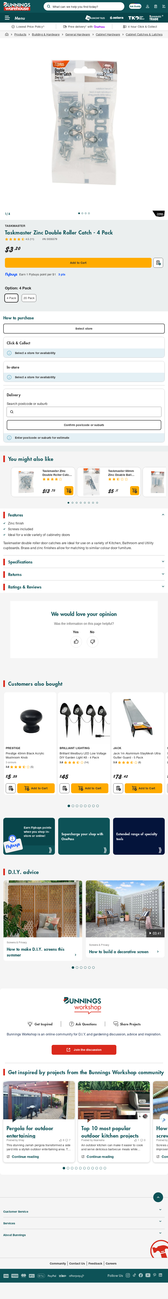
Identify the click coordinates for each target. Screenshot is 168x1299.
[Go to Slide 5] (85, 503)
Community (58, 1263)
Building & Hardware (45, 34)
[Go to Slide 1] (79, 213)
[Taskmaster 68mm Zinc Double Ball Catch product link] (92, 482)
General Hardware (77, 34)
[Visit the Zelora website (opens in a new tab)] (116, 18)
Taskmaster (15, 225)
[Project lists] (156, 6)
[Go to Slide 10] (101, 1168)
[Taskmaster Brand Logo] (158, 214)
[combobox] (84, 6)
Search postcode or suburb (27, 404)
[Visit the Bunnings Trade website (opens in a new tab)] (156, 18)
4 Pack (11, 298)
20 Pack (29, 298)
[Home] (7, 34)
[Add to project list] (158, 263)
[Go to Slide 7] (93, 503)
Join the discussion (87, 1049)
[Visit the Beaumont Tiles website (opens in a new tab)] (95, 18)
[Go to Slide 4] (89, 213)
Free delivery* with (80, 26)
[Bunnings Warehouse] (16, 9)
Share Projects (130, 1023)
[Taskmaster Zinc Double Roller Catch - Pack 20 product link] (26, 482)
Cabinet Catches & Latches (144, 34)
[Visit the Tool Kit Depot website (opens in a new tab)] (136, 18)
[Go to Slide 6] (89, 503)
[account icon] (147, 6)
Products (20, 34)
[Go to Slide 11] (105, 1168)
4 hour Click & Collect (142, 26)
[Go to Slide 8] (97, 503)
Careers (111, 1263)
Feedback (95, 1263)
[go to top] (158, 1197)
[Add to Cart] (68, 490)
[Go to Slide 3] (85, 213)
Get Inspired (43, 1023)
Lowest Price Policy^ (30, 26)
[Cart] (164, 6)
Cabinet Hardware (108, 34)
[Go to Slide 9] (96, 1168)
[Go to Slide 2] (82, 213)
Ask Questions (86, 1023)
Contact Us (77, 1263)
